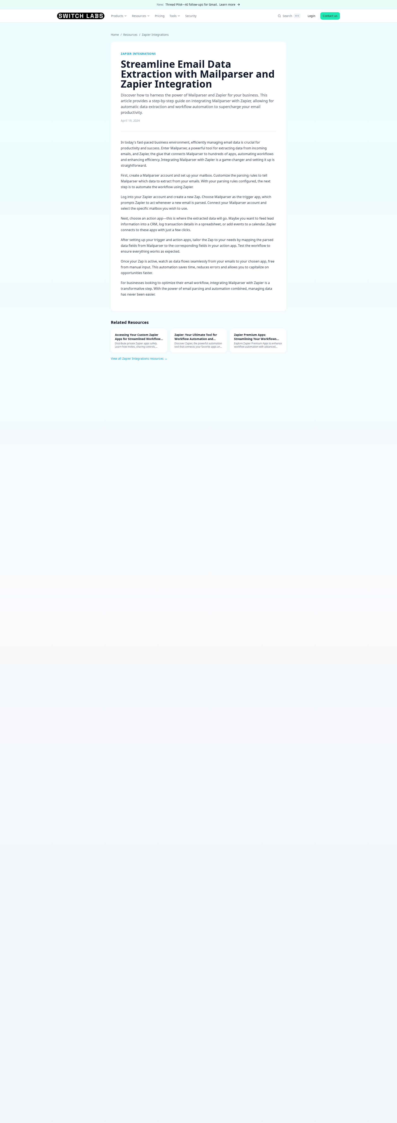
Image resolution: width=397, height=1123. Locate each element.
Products (117, 16)
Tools (173, 16)
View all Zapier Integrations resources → (139, 358)
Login (311, 16)
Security (190, 16)
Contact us (330, 16)
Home (115, 35)
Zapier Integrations (155, 35)
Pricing (160, 16)
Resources (139, 16)
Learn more (227, 4)
